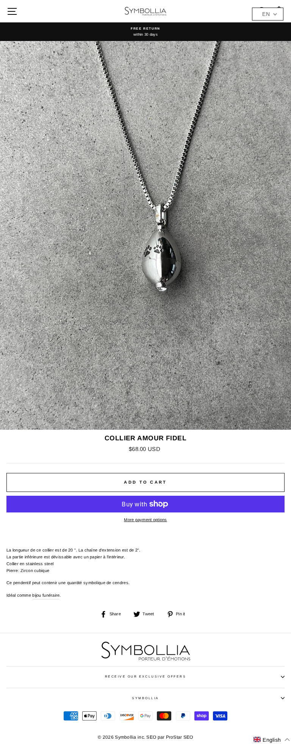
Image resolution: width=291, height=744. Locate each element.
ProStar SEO (179, 737)
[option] (145, 31)
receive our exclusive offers (145, 676)
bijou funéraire (45, 595)
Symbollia (145, 698)
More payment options (145, 519)
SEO (151, 737)
